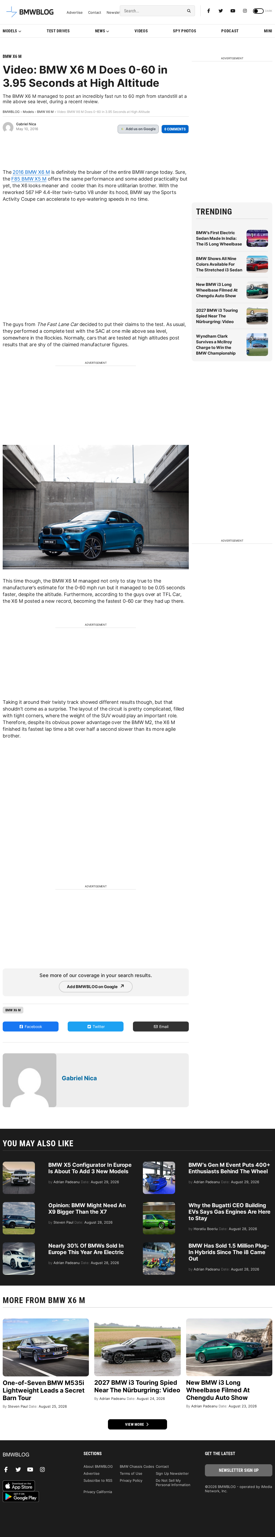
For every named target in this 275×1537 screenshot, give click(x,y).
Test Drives (58, 31)
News (100, 31)
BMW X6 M (12, 56)
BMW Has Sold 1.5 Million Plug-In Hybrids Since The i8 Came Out (229, 1252)
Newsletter (116, 12)
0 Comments (175, 129)
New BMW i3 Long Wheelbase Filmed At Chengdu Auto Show (217, 290)
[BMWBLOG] (36, 1455)
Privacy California (98, 1492)
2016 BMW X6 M (31, 172)
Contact (94, 12)
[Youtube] (233, 10)
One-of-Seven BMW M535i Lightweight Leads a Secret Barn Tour (44, 1390)
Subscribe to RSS (98, 1480)
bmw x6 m (13, 1010)
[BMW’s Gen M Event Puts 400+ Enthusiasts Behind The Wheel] (159, 1164)
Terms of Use (131, 1473)
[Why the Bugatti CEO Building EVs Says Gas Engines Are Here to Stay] (159, 1204)
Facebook (33, 1026)
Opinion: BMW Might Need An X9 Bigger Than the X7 (87, 1208)
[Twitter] (220, 10)
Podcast (230, 31)
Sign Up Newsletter (172, 1473)
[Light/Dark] (258, 11)
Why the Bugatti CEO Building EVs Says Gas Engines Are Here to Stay (229, 1211)
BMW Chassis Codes (137, 1466)
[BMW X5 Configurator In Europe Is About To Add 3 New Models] (19, 1164)
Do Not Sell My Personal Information (173, 1482)
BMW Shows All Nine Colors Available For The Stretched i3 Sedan (219, 264)
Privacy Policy (131, 1480)
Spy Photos (184, 31)
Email (163, 1026)
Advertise (75, 12)
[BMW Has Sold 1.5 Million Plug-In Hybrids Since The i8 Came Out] (159, 1245)
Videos (141, 31)
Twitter (98, 1026)
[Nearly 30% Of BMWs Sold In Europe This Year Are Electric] (19, 1245)
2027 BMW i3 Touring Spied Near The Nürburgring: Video (217, 316)
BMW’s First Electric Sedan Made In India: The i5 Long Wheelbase (219, 238)
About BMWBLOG (98, 1466)
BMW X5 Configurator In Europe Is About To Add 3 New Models (90, 1168)
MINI (268, 31)
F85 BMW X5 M (28, 179)
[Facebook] (208, 10)
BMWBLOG (11, 112)
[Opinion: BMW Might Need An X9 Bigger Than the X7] (19, 1204)
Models (10, 31)
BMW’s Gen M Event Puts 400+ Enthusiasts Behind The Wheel (229, 1168)
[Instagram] (245, 10)
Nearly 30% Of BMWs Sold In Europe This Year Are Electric (86, 1248)
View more (135, 1424)
